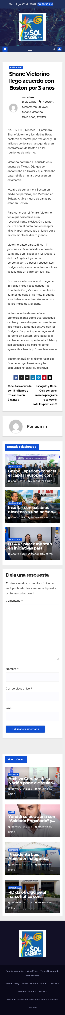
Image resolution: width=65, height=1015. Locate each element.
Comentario (14, 600)
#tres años (28, 117)
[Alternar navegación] (30, 49)
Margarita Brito (41, 481)
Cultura (13, 774)
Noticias (13, 850)
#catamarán (29, 107)
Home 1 (34, 983)
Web (9, 708)
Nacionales (15, 888)
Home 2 (44, 983)
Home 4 (22, 991)
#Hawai (43, 107)
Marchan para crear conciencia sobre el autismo (32, 999)
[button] (54, 49)
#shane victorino (32, 112)
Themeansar (32, 975)
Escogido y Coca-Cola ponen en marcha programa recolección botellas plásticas (45, 395)
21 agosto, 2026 (22, 789)
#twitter (41, 117)
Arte (11, 812)
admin (30, 97)
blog (16, 983)
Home (9, 983)
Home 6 (43, 991)
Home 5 (32, 991)
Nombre (12, 668)
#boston (48, 101)
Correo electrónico (19, 688)
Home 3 (55, 983)
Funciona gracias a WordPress (22, 971)
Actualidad (16, 67)
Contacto (32, 1007)
